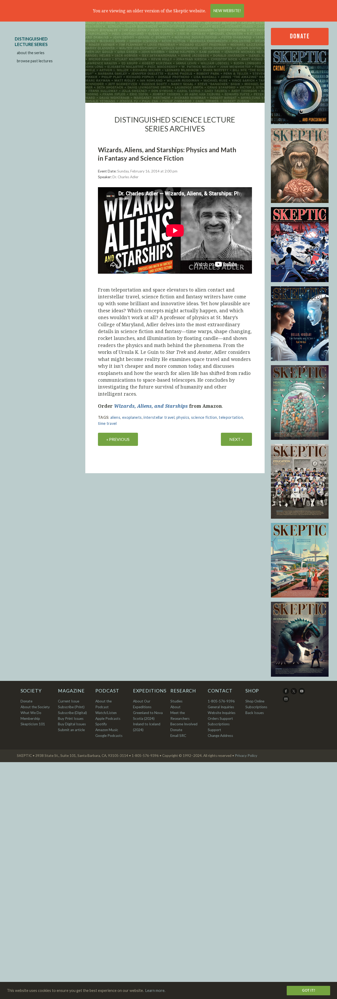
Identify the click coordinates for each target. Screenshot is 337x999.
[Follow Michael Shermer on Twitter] (294, 693)
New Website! (227, 10)
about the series (30, 52)
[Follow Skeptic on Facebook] (286, 693)
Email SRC (178, 735)
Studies (176, 701)
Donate (299, 36)
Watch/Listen (106, 713)
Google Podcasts (108, 735)
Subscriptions (256, 707)
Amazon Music (106, 730)
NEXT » (236, 439)
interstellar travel (159, 417)
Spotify (101, 724)
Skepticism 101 (33, 724)
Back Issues (254, 713)
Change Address (220, 735)
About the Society (35, 707)
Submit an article (71, 730)
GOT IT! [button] (308, 990)
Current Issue (68, 701)
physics (183, 417)
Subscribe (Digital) (72, 713)
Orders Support (220, 718)
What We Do (31, 713)
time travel (107, 423)
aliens (115, 417)
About (175, 707)
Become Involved (183, 724)
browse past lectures (35, 61)
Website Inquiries (221, 713)
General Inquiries (221, 707)
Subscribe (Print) (71, 707)
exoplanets (132, 417)
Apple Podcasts (107, 718)
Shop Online (254, 701)
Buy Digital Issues (72, 724)
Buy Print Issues (70, 718)
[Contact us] (286, 701)
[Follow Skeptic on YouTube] (302, 693)
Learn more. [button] (155, 990)
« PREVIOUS (118, 439)
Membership (30, 718)
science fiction (204, 417)
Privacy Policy (246, 755)
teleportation (231, 417)
